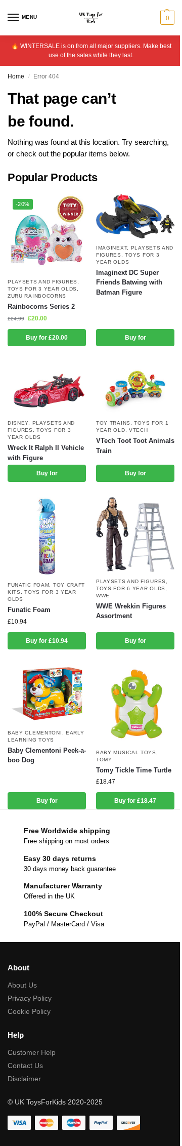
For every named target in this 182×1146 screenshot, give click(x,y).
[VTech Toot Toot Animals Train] (135, 387)
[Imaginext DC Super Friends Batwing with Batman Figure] (135, 216)
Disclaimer (24, 1079)
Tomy (104, 759)
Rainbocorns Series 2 (41, 306)
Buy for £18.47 (135, 800)
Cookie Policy (29, 1011)
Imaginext (111, 248)
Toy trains (113, 423)
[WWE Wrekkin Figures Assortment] (135, 534)
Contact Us (25, 1065)
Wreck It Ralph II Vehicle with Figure (46, 453)
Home (16, 76)
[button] (166, 18)
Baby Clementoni (35, 732)
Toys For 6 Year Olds (130, 588)
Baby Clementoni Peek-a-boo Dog (47, 755)
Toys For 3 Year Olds (42, 289)
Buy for (135, 337)
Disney (18, 423)
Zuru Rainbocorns (37, 296)
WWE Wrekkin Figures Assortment (131, 611)
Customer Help (32, 1052)
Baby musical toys (126, 752)
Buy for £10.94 (47, 640)
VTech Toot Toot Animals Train (135, 446)
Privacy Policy (30, 998)
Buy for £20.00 (47, 337)
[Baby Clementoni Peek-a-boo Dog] (47, 694)
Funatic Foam (28, 585)
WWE (103, 595)
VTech (138, 430)
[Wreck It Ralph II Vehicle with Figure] (47, 387)
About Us (22, 985)
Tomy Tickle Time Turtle (133, 770)
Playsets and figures (42, 281)
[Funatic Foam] (47, 536)
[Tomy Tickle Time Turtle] (135, 704)
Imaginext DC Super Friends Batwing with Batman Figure (129, 282)
